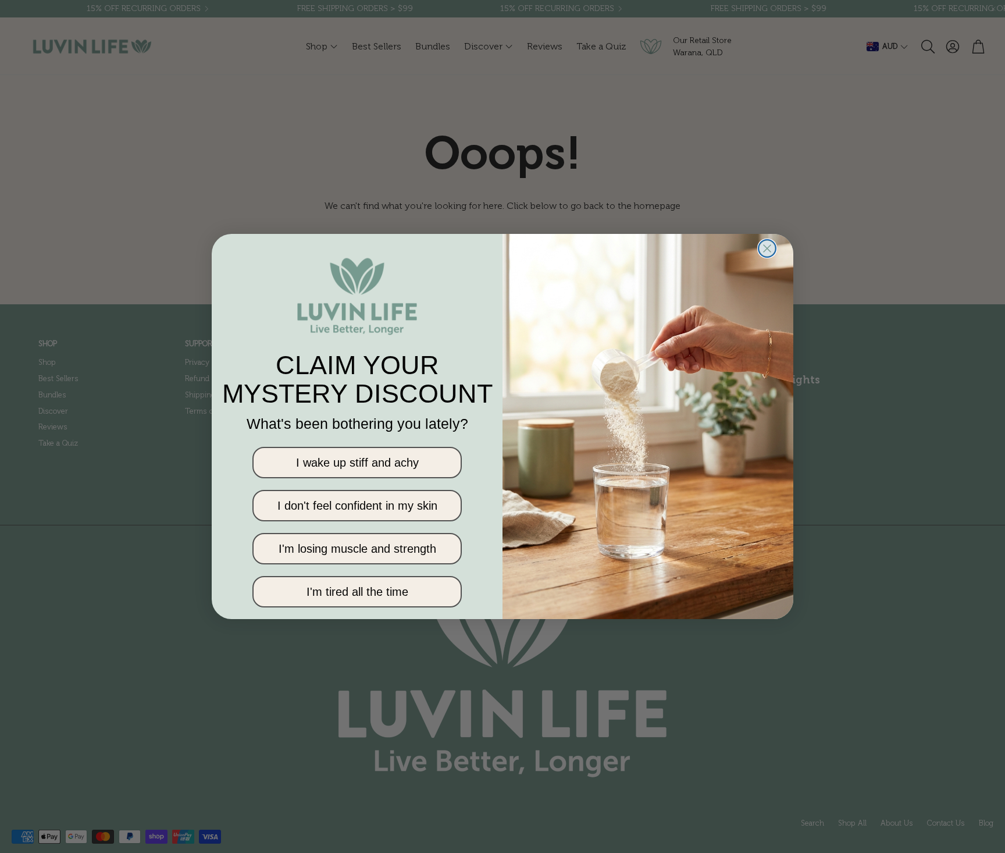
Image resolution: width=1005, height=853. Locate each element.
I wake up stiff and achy (357, 462)
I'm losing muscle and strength (357, 548)
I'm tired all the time (357, 591)
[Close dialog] (767, 248)
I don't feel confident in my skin (357, 505)
